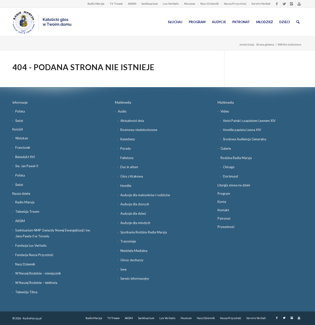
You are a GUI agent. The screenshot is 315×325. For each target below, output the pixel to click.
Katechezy (127, 139)
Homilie (125, 186)
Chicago (229, 167)
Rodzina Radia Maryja (236, 158)
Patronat (224, 218)
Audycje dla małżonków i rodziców (145, 195)
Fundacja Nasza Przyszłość (34, 255)
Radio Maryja (96, 3)
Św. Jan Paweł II (26, 166)
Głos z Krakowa (131, 176)
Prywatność (226, 227)
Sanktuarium (150, 3)
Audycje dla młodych (135, 223)
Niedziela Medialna (133, 251)
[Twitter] (284, 3)
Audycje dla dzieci (133, 213)
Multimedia (123, 102)
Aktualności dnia (132, 121)
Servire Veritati (261, 3)
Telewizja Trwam (27, 211)
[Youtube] (299, 3)
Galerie (225, 148)
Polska (20, 111)
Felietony (127, 158)
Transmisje (128, 241)
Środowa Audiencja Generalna (244, 139)
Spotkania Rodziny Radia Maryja (143, 232)
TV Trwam (116, 3)
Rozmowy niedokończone (138, 130)
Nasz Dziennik (209, 3)
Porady (125, 148)
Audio (122, 111)
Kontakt (223, 210)
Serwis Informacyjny (134, 278)
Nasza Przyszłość (235, 3)
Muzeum (189, 3)
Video (224, 111)
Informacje (20, 102)
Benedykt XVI (25, 157)
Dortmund (230, 176)
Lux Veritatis (171, 3)
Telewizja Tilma (26, 292)
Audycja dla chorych (134, 204)
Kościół (17, 129)
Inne (123, 269)
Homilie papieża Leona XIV (242, 130)
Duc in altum (129, 167)
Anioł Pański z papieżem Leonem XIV (249, 121)
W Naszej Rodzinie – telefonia (36, 283)
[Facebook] (276, 3)
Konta (222, 202)
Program (224, 193)
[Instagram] (291, 3)
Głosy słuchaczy (131, 260)
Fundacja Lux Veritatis (31, 245)
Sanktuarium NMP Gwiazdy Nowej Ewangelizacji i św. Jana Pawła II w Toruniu (53, 233)
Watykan (21, 138)
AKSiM (132, 3)
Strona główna (265, 44)
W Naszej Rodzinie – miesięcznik (38, 273)
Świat (19, 121)
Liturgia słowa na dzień (234, 185)
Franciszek (22, 147)
